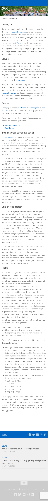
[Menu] (45, 3)
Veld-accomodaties (12, 125)
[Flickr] (37, 434)
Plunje (19, 43)
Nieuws (4, 446)
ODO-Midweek (7, 137)
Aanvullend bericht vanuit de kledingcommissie (20, 448)
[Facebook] (30, 434)
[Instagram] (41, 434)
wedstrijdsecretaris (18, 32)
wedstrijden (21, 107)
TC (35, 199)
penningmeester (22, 80)
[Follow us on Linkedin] (44, 434)
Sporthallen (9, 128)
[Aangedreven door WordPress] (19, 489)
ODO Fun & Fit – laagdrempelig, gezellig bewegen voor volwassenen (24, 462)
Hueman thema (40, 489)
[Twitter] (33, 434)
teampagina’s (34, 107)
